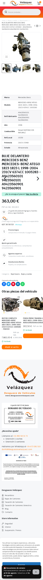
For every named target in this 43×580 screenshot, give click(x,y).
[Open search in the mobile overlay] (21, 12)
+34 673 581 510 (34, 446)
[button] (6, 57)
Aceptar (21, 565)
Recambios (9, 495)
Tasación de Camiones (14, 502)
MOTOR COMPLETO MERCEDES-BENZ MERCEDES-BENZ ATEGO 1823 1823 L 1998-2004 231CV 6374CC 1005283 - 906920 (11, 323)
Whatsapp (18, 225)
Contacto (8, 512)
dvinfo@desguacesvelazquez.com (17, 449)
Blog (6, 509)
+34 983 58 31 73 (20, 436)
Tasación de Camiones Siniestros (18, 505)
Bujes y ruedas (12, 21)
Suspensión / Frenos (13, 530)
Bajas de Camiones (12, 499)
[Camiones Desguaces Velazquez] (21, 3)
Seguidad (9, 524)
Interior (8, 527)
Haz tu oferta (32, 194)
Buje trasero (24, 21)
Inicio (3, 21)
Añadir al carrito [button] (12, 347)
